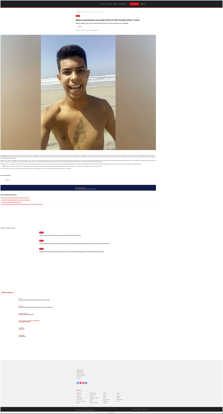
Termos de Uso (145, 409)
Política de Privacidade (137, 409)
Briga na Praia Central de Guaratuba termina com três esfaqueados (16, 200)
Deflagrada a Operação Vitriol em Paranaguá (11, 202)
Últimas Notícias (134, 4)
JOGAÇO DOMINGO (22, 336)
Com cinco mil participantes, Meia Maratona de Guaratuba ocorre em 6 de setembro (34, 299)
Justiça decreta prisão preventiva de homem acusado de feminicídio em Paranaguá (60, 235)
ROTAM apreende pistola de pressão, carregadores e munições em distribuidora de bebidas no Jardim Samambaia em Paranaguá (71, 251)
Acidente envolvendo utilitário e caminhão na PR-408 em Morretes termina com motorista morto (22, 204)
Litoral (20, 298)
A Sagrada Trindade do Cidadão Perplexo (26, 314)
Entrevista (21, 306)
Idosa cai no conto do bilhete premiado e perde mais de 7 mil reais (15, 197)
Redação (80, 26)
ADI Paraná (21, 327)
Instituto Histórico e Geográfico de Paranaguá (29, 320)
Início (78, 11)
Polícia (77, 15)
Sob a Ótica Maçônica (23, 313)
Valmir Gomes (22, 335)
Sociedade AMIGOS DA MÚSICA (24, 321)
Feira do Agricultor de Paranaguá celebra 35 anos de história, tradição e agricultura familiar (36, 307)
